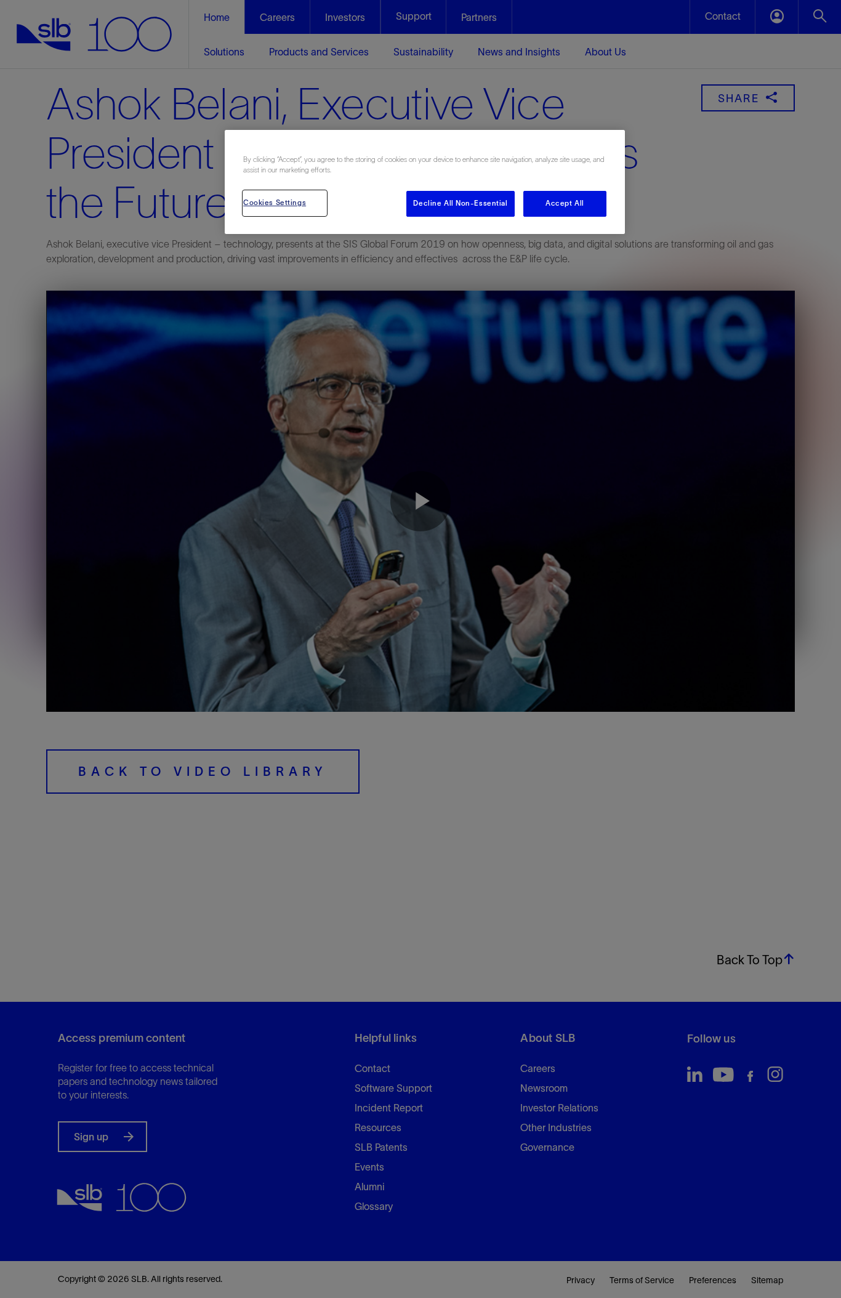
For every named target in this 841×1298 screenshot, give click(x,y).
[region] (425, 182)
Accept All (564, 203)
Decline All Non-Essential (460, 203)
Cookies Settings (274, 202)
